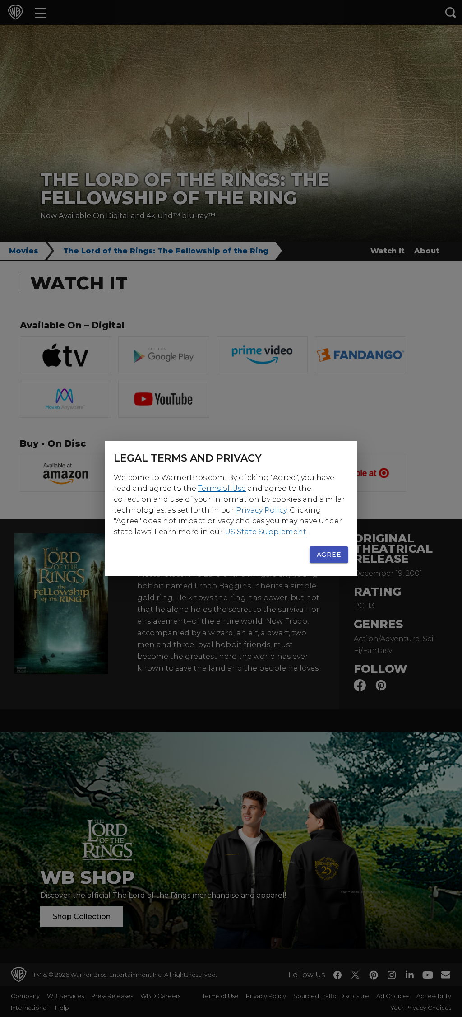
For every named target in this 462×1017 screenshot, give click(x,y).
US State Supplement (265, 531)
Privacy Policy (261, 510)
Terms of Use (222, 488)
